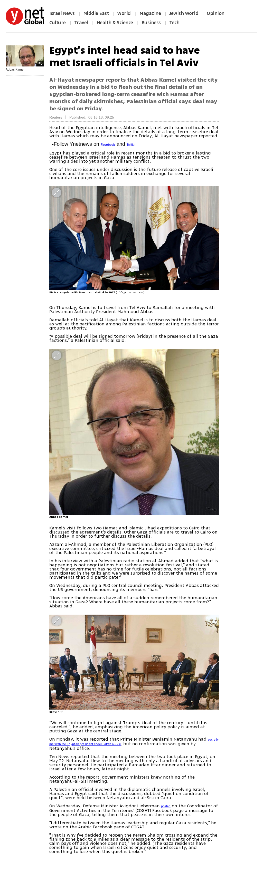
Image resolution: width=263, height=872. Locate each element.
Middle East (96, 13)
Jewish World (183, 13)
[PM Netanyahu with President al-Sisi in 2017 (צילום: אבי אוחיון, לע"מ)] (134, 238)
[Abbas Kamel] (134, 432)
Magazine (150, 13)
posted (166, 806)
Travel (81, 22)
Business (151, 22)
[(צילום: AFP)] (134, 662)
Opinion (215, 13)
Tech (174, 22)
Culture (57, 22)
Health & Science (115, 22)
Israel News (62, 13)
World (124, 13)
